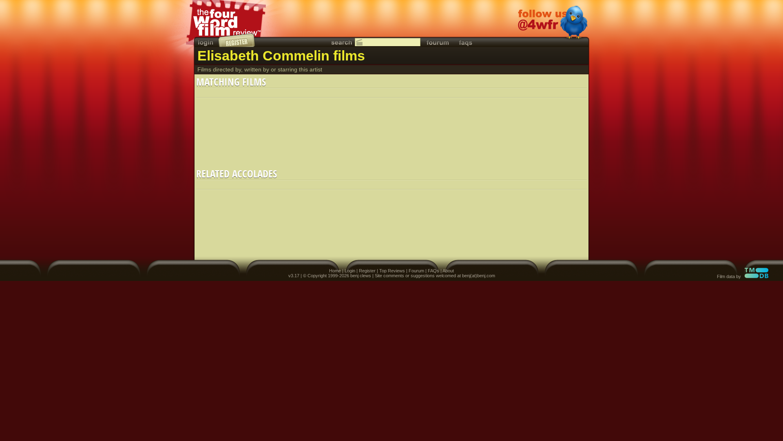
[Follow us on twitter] (552, 23)
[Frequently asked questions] (466, 42)
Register (367, 270)
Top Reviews (392, 270)
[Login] (206, 42)
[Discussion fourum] (437, 42)
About (448, 270)
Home (335, 270)
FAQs (433, 270)
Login (350, 270)
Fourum (416, 270)
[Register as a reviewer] (237, 40)
